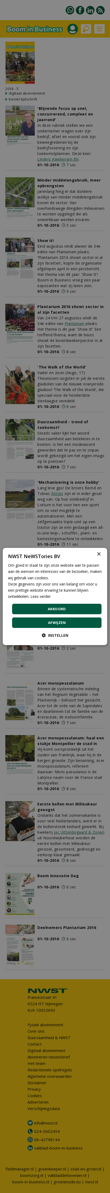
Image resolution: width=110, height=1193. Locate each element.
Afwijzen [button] (57, 622)
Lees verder (40, 596)
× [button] (99, 554)
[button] (55, 635)
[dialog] (55, 596)
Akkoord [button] (57, 608)
